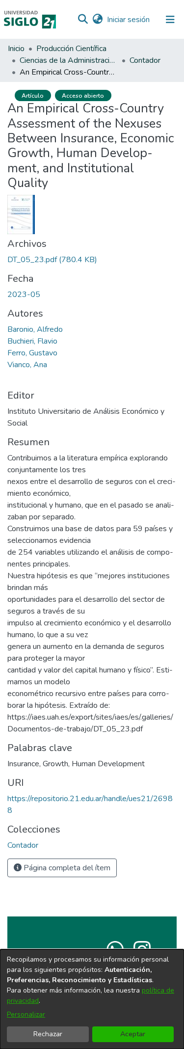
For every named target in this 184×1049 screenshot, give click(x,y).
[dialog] (92, 999)
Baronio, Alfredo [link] (35, 329)
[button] (83, 20)
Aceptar (132, 1034)
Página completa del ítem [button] (66, 867)
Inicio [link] (16, 48)
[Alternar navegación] (170, 19)
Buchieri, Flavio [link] (32, 341)
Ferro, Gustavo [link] (32, 353)
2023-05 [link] (23, 294)
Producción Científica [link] (71, 48)
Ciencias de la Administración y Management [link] (69, 60)
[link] (52, 259)
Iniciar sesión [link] (129, 19)
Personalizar (26, 1014)
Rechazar (47, 1034)
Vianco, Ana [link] (27, 364)
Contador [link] (145, 60)
